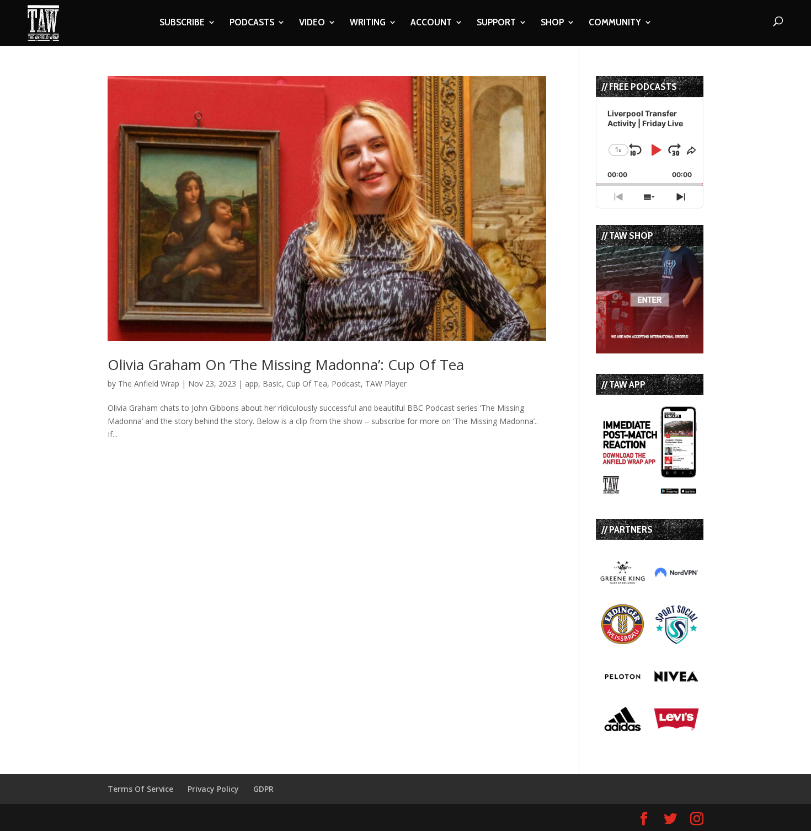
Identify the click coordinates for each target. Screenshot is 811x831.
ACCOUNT (431, 23)
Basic (272, 383)
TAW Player (386, 383)
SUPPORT (496, 23)
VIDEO (312, 23)
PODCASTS (252, 23)
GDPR (263, 789)
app (251, 383)
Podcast (346, 383)
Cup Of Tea (306, 383)
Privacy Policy (213, 789)
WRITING (368, 23)
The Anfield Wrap (148, 383)
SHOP (552, 23)
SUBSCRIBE (182, 23)
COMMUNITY (615, 23)
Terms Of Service (140, 789)
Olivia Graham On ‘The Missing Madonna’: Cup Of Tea (286, 364)
